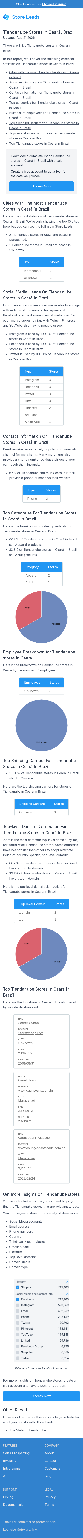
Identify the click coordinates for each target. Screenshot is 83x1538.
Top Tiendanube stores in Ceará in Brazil (39, 143)
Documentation (14, 1505)
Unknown (31, 278)
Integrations (11, 1468)
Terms (49, 1505)
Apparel (31, 575)
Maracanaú (32, 271)
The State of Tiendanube (27, 1430)
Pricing (8, 1497)
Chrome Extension (54, 4)
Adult (29, 582)
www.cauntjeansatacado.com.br (41, 1148)
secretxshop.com (30, 1033)
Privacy (50, 1497)
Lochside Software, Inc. (20, 1529)
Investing (9, 1461)
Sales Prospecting (16, 1453)
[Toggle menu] (77, 17)
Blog (48, 1476)
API (5, 1476)
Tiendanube (36, 45)
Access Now (41, 186)
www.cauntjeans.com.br (35, 1090)
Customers (52, 1468)
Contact (50, 1461)
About (49, 1453)
